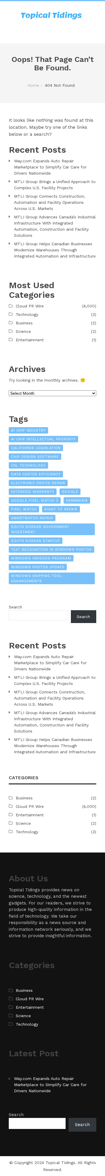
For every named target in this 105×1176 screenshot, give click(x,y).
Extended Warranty (32, 492)
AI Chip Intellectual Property (43, 439)
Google (70, 492)
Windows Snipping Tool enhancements (36, 578)
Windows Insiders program (41, 558)
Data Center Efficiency (36, 474)
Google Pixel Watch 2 (34, 500)
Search (15, 607)
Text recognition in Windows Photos (51, 549)
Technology (27, 314)
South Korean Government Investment (40, 529)
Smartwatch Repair (32, 518)
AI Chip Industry (28, 430)
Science (23, 331)
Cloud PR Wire (30, 306)
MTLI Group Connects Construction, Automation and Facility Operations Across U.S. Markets (49, 202)
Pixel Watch (24, 509)
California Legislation (36, 448)
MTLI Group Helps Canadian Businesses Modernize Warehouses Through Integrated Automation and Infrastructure (55, 249)
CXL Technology (28, 465)
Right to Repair (61, 509)
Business (24, 323)
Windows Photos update (37, 567)
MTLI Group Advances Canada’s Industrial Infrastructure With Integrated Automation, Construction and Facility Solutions (55, 226)
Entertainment (30, 340)
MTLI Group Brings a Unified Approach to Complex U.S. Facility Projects (55, 184)
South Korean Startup (35, 541)
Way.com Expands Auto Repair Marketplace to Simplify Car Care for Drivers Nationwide (50, 167)
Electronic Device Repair (38, 483)
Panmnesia (77, 500)
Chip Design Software (35, 457)
